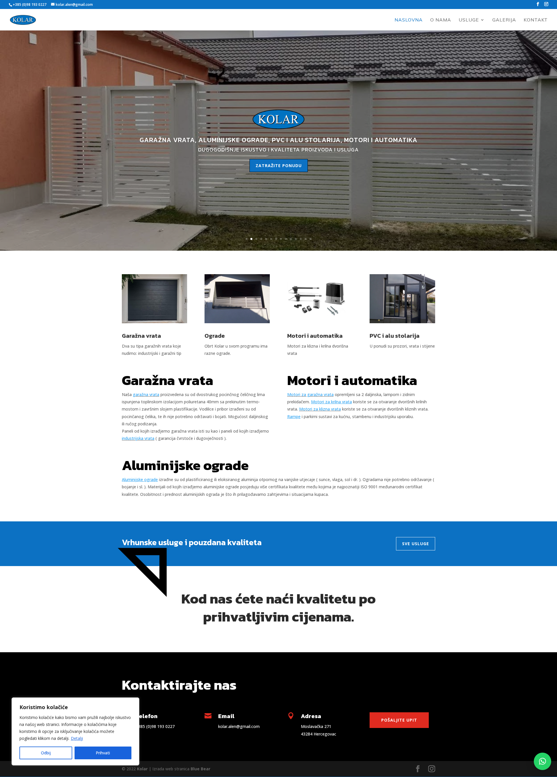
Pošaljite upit (399, 720)
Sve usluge (415, 543)
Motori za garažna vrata (310, 394)
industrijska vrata (138, 438)
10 (291, 239)
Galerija (504, 20)
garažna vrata (146, 394)
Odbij (46, 753)
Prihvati (103, 753)
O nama (440, 20)
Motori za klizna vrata (320, 409)
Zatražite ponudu (279, 165)
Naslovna (409, 20)
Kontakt (536, 20)
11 (296, 239)
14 (311, 239)
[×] (542, 761)
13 (306, 239)
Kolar (142, 768)
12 (301, 239)
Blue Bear (200, 768)
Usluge (469, 20)
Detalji (77, 738)
